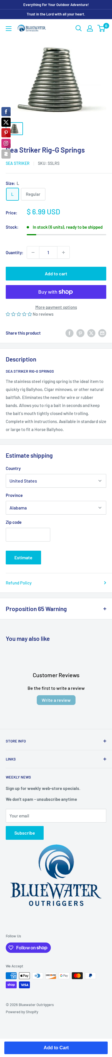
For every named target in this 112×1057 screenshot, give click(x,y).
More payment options (56, 307)
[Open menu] (8, 28)
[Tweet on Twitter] (91, 333)
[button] (19, 314)
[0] (101, 28)
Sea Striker (18, 163)
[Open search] (79, 28)
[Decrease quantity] (33, 252)
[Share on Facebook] (69, 333)
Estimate (23, 557)
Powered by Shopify (22, 1011)
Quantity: (14, 252)
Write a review (56, 700)
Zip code (14, 522)
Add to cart (56, 273)
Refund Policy (19, 582)
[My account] (90, 28)
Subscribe (24, 832)
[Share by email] (102, 333)
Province (14, 495)
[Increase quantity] (63, 252)
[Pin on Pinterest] (80, 333)
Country (13, 468)
